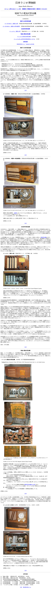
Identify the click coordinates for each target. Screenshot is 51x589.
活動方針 (38, 9)
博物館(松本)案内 (31, 9)
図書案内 (24, 9)
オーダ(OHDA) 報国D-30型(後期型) (11, 26)
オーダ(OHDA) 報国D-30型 (11, 23)
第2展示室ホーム (21, 44)
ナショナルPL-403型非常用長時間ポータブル (24, 39)
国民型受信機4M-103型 (29, 484)
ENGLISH (44, 9)
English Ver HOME (30, 44)
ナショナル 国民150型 (15, 31)
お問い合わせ (12, 9)
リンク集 (18, 9)
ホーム (6, 9)
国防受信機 (43, 237)
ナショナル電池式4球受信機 (24, 36)
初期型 (15, 213)
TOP (26, 90)
